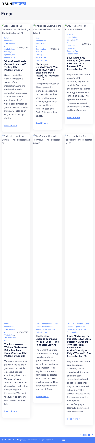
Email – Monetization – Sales (10, 41)
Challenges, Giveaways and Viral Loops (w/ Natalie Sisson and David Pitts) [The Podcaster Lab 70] (47, 71)
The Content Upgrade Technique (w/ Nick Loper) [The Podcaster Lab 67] (47, 340)
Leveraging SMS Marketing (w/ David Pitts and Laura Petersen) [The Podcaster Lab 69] (78, 63)
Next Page (86, 434)
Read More (9, 125)
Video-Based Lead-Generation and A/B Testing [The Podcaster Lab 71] (15, 65)
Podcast (39, 52)
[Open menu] (91, 3)
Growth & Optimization (44, 327)
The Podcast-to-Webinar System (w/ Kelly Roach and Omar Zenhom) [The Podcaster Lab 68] (15, 350)
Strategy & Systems (43, 329)
